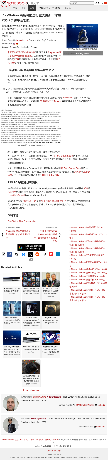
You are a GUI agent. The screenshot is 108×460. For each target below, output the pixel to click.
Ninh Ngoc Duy (38, 418)
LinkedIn (101, 404)
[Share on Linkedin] (57, 254)
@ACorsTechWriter (84, 404)
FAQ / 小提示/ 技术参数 (49, 7)
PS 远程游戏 (45, 101)
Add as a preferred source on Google (33, 247)
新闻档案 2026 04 (52, 439)
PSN (16, 59)
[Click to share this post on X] (30, 254)
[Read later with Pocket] (44, 254)
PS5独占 (12, 191)
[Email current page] (31, 259)
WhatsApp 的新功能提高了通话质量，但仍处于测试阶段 (18, 234)
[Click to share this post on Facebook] (9, 254)
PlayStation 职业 (15, 221)
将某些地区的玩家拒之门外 (54, 200)
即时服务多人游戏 (50, 175)
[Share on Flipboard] (51, 254)
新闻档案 (39, 439)
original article (39, 396)
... (105, 7)
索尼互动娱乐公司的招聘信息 (21, 52)
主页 (15, 7)
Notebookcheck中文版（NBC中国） (15, 439)
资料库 (67, 7)
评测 (23, 7)
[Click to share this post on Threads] (16, 254)
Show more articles (31, 390)
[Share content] (3, 254)
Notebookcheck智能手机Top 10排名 (88, 279)
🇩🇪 (17, 43)
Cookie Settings (54, 450)
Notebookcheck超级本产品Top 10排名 (89, 269)
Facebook (100, 426)
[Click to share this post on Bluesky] (23, 254)
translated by (22, 40)
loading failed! (69, 53)
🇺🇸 (14, 43)
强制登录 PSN (29, 200)
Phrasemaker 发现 (23, 55)
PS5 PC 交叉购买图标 (63, 155)
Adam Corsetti (54, 396)
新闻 (32, 7)
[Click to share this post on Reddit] (37, 254)
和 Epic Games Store (71, 168)
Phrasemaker (30, 221)
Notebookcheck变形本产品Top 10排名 (89, 272)
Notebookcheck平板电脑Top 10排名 (88, 276)
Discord (57, 101)
